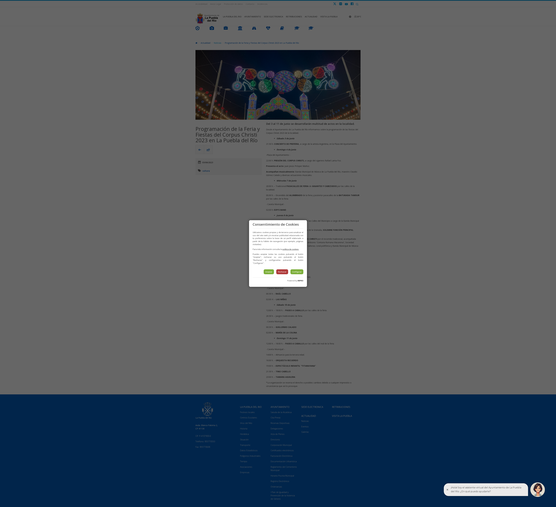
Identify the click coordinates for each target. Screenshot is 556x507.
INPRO (300, 280)
